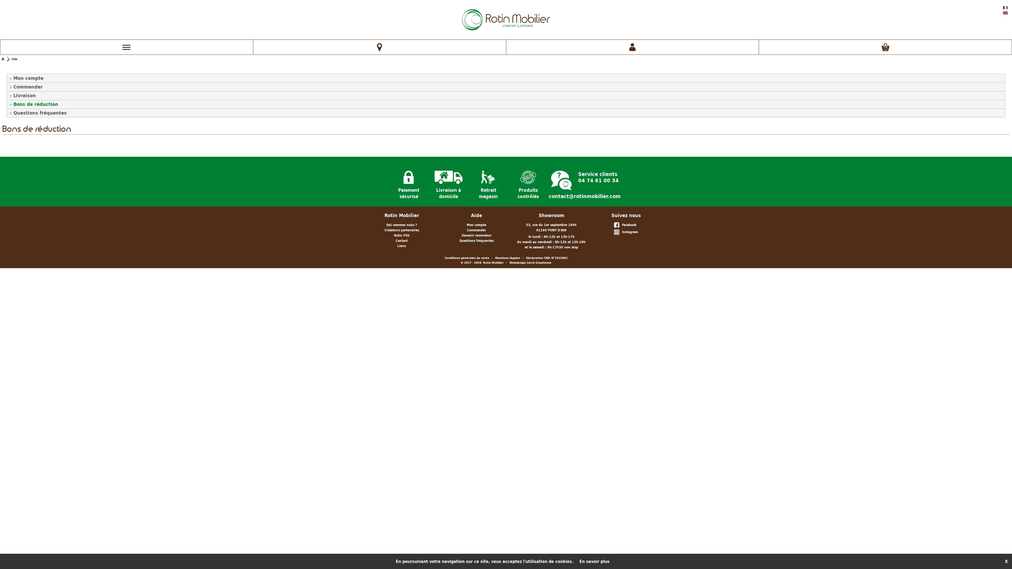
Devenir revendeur (477, 235)
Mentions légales (507, 258)
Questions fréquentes (40, 113)
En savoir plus (595, 561)
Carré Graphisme (539, 262)
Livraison (24, 95)
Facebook (628, 224)
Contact (402, 240)
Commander (28, 87)
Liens (401, 245)
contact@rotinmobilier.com (585, 196)
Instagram (629, 231)
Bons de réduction (35, 104)
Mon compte (28, 78)
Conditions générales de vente (467, 258)
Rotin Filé (401, 235)
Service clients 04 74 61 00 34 (598, 177)
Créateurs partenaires (402, 230)
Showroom (551, 215)
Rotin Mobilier (402, 215)
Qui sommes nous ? (401, 224)
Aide (14, 59)
